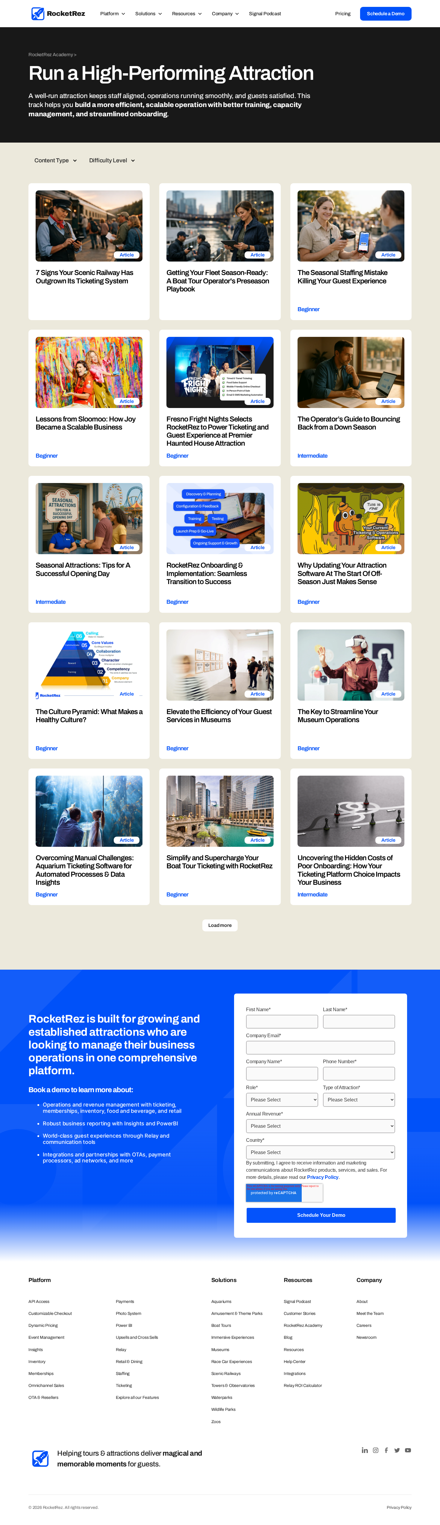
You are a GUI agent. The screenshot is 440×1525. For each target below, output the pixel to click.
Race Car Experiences (231, 1361)
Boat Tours (221, 1325)
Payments (125, 1301)
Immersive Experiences (232, 1337)
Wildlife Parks (223, 1409)
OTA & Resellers (43, 1397)
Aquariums (221, 1301)
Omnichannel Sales (46, 1385)
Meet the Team (369, 1313)
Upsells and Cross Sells (137, 1337)
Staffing (123, 1373)
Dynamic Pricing (43, 1325)
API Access (38, 1301)
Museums (220, 1349)
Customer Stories (299, 1313)
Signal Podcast (265, 13)
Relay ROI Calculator (303, 1385)
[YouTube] (408, 1450)
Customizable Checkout (50, 1313)
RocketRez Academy (303, 1325)
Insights (35, 1349)
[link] (58, 13)
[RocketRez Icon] (40, 1459)
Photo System (128, 1313)
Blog (288, 1337)
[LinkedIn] (364, 1450)
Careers (363, 1325)
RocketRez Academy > (52, 54)
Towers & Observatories (233, 1385)
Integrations (295, 1373)
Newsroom (366, 1337)
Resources (294, 1349)
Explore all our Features (137, 1397)
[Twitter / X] (397, 1450)
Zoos (216, 1421)
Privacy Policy (323, 1177)
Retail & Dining (129, 1361)
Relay (121, 1349)
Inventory (36, 1361)
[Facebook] (386, 1450)
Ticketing (124, 1385)
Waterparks (221, 1397)
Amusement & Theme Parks (237, 1313)
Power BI (124, 1325)
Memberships (41, 1373)
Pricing (343, 13)
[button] (113, 14)
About (362, 1301)
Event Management (46, 1337)
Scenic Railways (226, 1373)
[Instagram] (375, 1450)
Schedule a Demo (386, 13)
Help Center (295, 1361)
